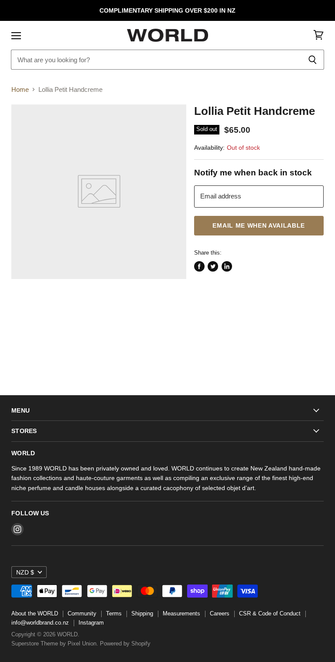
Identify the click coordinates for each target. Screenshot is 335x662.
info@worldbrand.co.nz (40, 622)
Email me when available (258, 225)
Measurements (181, 613)
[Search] (312, 60)
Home (20, 89)
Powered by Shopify (125, 643)
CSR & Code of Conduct (270, 613)
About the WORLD (34, 613)
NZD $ (25, 572)
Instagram (91, 622)
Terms (114, 613)
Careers (219, 613)
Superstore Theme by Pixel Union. (54, 643)
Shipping (142, 613)
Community (82, 613)
